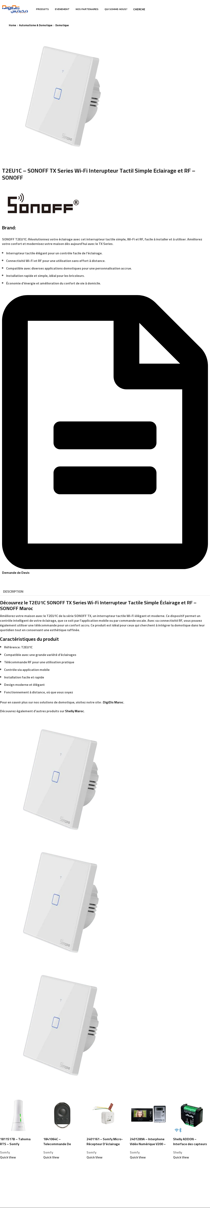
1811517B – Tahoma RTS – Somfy (15, 1142)
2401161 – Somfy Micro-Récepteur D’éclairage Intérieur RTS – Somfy (105, 1144)
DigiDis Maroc (113, 702)
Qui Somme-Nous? (116, 9)
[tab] (13, 591)
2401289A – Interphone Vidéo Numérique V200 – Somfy (148, 1144)
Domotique (62, 25)
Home (12, 25)
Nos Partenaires (87, 9)
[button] (105, 570)
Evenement (62, 9)
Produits (42, 9)
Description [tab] (13, 591)
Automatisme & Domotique (35, 25)
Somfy (5, 1152)
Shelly (177, 1152)
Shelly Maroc (74, 711)
